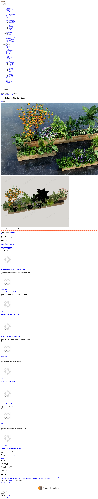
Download (3, 457)
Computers (20, 478)
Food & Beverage (9, 9)
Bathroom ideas (74, 477)
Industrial (8, 16)
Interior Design (6, 44)
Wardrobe (54, 477)
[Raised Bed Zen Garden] (7, 355)
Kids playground (59, 477)
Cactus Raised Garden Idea (8, 381)
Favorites (2, 458)
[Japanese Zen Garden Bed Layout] (7, 288)
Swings (16, 478)
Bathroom (8, 46)
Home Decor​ (8, 15)
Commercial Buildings (10, 37)
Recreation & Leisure (10, 21)
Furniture (8, 10)
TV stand (45, 477)
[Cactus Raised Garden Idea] (7, 377)
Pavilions (33, 478)
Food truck (29, 478)
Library (10, 73)
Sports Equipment (12, 27)
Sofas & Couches (67, 477)
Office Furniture (12, 11)
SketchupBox (3, 1)
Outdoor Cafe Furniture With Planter (11, 448)
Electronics (8, 8)
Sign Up (8, 495)
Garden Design (9, 81)
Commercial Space (10, 62)
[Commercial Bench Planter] (7, 422)
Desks (11, 477)
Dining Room (9, 49)
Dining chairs (90, 477)
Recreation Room (9, 59)
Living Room (9, 57)
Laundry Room (9, 56)
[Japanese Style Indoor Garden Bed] (7, 332)
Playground (11, 26)
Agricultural (8, 34)
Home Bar (8, 52)
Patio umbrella (48, 478)
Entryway (8, 61)
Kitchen (7, 55)
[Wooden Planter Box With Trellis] (7, 310)
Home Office (8, 51)
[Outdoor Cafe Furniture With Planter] (7, 444)
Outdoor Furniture (12, 13)
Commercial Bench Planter (8, 426)
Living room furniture (38, 477)
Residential (8, 38)
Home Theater (9, 53)
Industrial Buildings (10, 39)
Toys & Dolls (11, 28)
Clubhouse (11, 68)
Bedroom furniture (16, 477)
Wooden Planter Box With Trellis (10, 314)
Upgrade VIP (12, 232)
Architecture (5, 33)
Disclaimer (6, 482)
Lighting (7, 17)
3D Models (5, 4)
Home (4, 3)
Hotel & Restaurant (10, 77)
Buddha (10, 478)
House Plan (8, 45)
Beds (2, 477)
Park (7, 85)
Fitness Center (12, 69)
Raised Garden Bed (10, 244)
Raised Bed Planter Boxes (8, 403)
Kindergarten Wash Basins (6, 247)
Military (7, 19)
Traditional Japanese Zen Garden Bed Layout (13, 269)
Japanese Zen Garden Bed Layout (10, 292)
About (2, 482)
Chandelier (53, 478)
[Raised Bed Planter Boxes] (7, 399)
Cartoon (13, 478)
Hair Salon (11, 70)
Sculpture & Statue (10, 31)
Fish (7, 478)
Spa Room (11, 74)
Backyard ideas (42, 478)
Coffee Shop (11, 65)
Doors (78, 477)
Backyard (8, 82)
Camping (10, 23)
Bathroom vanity (30, 477)
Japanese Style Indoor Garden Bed (10, 336)
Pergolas (37, 478)
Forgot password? (4, 497)
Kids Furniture (12, 14)
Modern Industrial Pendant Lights (8, 248)
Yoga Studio (11, 75)
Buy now (3, 233)
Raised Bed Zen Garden (7, 359)
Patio (7, 83)
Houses (48, 477)
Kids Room (8, 58)
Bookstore (11, 64)
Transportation (9, 32)
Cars (51, 477)
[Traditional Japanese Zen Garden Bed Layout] (7, 265)
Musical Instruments (10, 20)
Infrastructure (8, 40)
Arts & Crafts (9, 7)
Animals (7, 5)
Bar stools (85, 477)
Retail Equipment (9, 29)
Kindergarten (11, 71)
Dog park (25, 477)
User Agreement (19, 482)
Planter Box (3, 244)
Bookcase (25, 478)
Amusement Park (12, 22)
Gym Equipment (12, 25)
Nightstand (4, 478)
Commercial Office (10, 76)
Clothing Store (12, 67)
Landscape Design (7, 79)
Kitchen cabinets (6, 477)
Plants (7, 80)
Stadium (81, 477)
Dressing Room (9, 50)
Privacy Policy (12, 482)
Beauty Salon (11, 63)
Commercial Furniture (5, 445)
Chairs (21, 477)
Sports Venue (8, 43)
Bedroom (8, 47)
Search (15, 93)
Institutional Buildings (10, 41)
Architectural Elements (10, 35)
